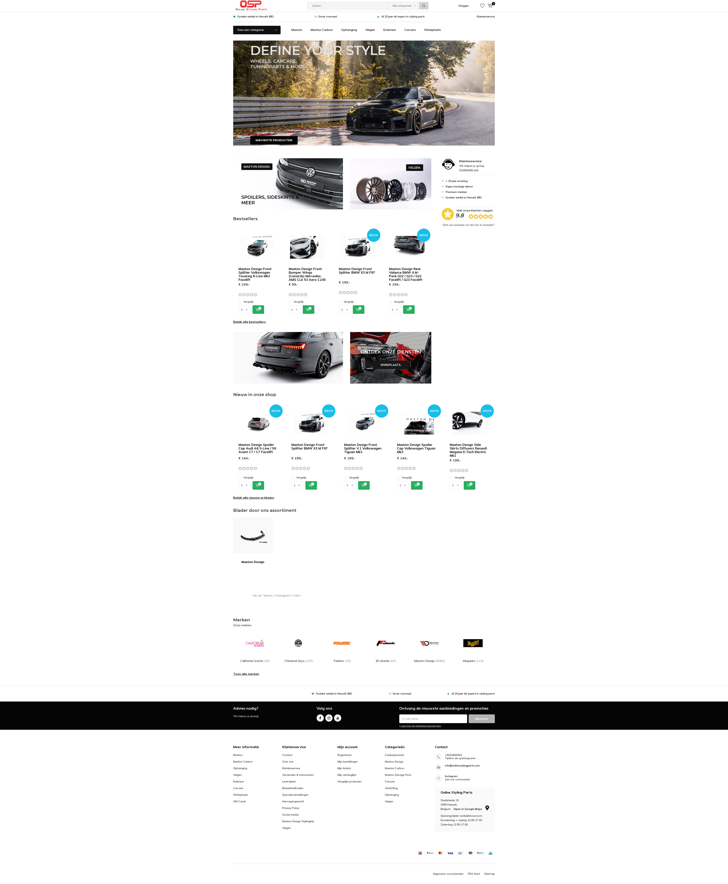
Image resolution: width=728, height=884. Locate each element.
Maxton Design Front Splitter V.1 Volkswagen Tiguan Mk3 (362, 448)
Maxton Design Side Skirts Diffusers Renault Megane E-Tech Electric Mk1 (468, 450)
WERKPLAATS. (390, 358)
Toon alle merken (246, 674)
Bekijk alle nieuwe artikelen (253, 498)
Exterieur (389, 30)
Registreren (344, 755)
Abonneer (482, 718)
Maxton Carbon (322, 30)
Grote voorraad (327, 16)
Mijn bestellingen (347, 761)
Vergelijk (248, 301)
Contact (287, 755)
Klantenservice (486, 16)
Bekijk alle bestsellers (249, 322)
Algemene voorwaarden (448, 873)
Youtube (337, 718)
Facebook (320, 718)
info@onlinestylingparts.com (462, 765)
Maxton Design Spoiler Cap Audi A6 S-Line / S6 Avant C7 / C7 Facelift (257, 448)
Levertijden (289, 781)
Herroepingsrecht (293, 801)
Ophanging (349, 30)
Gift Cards (239, 801)
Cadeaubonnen (394, 755)
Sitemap (489, 873)
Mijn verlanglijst (346, 775)
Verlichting (391, 788)
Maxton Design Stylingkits (298, 821)
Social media (290, 814)
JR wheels (386, 661)
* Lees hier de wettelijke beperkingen (420, 725)
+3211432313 (453, 755)
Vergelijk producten (349, 781)
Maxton (296, 30)
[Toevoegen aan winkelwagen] (258, 309)
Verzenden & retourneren (298, 775)
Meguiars (473, 661)
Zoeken (423, 5)
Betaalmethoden (292, 788)
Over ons (287, 761)
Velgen (370, 30)
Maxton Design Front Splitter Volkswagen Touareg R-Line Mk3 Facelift (254, 274)
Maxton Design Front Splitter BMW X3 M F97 (357, 270)
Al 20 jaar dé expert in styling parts (403, 16)
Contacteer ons (469, 169)
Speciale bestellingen (295, 794)
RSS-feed (474, 873)
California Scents (255, 661)
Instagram (329, 718)
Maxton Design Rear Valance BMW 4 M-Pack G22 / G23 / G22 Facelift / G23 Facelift (405, 274)
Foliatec (342, 661)
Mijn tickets (344, 768)
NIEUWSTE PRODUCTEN (274, 140)
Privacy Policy (290, 808)
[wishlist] (482, 5)
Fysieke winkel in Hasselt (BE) (256, 16)
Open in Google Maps (468, 809)
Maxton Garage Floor (398, 775)
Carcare (410, 30)
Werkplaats (432, 30)
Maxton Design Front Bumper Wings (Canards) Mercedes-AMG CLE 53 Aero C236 (307, 274)
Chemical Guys (299, 661)
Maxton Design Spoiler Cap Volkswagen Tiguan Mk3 (416, 448)
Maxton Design (253, 562)
